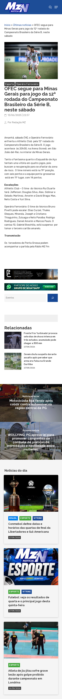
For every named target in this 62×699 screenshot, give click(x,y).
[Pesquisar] (53, 298)
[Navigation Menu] (56, 7)
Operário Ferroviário (27, 84)
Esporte (9, 84)
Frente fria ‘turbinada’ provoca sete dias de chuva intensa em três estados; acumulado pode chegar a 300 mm (40, 338)
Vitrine (38, 518)
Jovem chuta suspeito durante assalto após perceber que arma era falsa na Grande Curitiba (40, 359)
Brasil (13, 518)
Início (7, 25)
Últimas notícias (22, 25)
